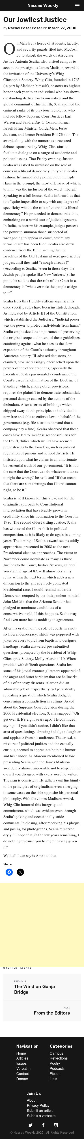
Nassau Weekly (43, 5)
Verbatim (23, 1068)
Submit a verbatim (41, 1115)
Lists (53, 1078)
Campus (56, 1053)
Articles (22, 1058)
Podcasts (57, 1068)
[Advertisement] (42, 925)
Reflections (59, 1058)
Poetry (55, 1063)
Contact (22, 1073)
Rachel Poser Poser (25, 28)
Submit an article (40, 1110)
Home (21, 1053)
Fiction (55, 1073)
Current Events (19, 968)
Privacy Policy (38, 1105)
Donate (22, 1078)
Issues (21, 1063)
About (31, 1100)
